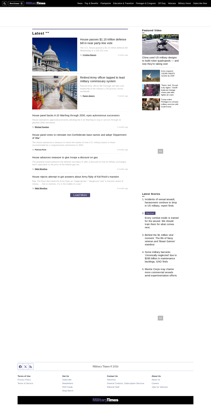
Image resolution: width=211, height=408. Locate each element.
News (80, 3)
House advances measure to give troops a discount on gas (65, 157)
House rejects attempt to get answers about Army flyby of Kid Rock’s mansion (75, 176)
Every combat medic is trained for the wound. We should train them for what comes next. (162, 223)
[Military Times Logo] (35, 3)
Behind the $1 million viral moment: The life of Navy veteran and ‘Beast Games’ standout (160, 240)
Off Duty (162, 3)
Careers (155, 383)
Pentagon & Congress (146, 3)
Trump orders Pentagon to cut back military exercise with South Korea (169, 103)
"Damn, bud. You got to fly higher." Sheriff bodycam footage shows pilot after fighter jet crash (169, 90)
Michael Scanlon (42, 127)
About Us (156, 379)
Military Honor (184, 3)
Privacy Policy (24, 379)
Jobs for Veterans (160, 387)
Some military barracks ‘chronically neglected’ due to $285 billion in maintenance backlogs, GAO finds (161, 257)
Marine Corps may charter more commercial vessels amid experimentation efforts (161, 272)
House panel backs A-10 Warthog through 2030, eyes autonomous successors (76, 115)
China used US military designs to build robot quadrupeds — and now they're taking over (160, 60)
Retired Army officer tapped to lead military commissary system (102, 79)
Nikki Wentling (41, 169)
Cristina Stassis (89, 55)
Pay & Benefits (91, 3)
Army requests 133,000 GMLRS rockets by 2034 (168, 73)
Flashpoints (105, 3)
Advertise (111, 379)
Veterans (172, 3)
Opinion (150, 213)
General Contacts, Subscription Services (125, 383)
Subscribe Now (200, 3)
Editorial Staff (113, 387)
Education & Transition (123, 3)
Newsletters (67, 383)
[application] (160, 44)
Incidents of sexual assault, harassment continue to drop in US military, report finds (161, 202)
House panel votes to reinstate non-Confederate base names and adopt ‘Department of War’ (79, 136)
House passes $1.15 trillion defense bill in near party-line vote (103, 41)
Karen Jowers (89, 96)
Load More (80, 195)
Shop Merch (67, 390)
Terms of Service (25, 383)
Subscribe (66, 379)
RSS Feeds (67, 387)
